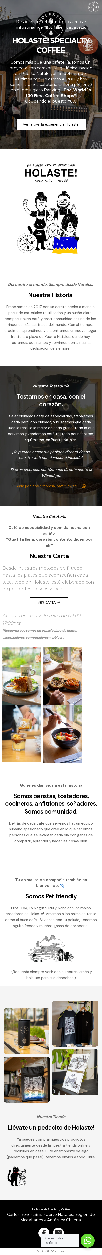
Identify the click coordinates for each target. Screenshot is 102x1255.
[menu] (5, 7)
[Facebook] (43, 1233)
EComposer (58, 1251)
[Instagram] (58, 1233)
